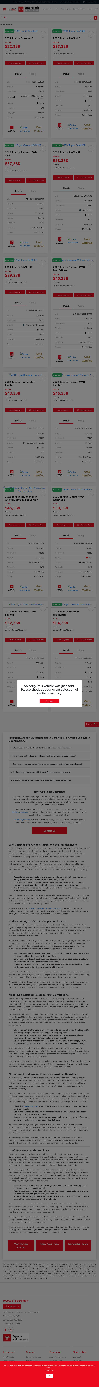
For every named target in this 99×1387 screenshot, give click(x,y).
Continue (49, 701)
